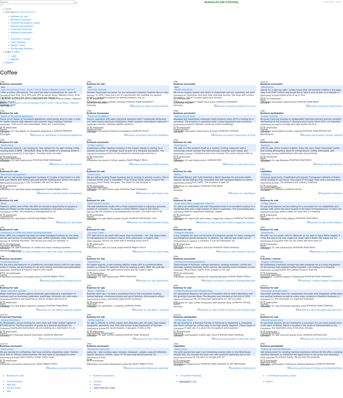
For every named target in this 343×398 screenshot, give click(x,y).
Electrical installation (98, 116)
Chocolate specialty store (274, 290)
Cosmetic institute (97, 89)
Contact (339, 2)
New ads (11, 384)
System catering (269, 116)
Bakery (177, 174)
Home (8, 8)
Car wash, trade (96, 232)
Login (16, 51)
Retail (3, 203)
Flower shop (94, 174)
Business (265, 145)
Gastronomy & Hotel (184, 116)
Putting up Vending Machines (276, 349)
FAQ (9, 391)
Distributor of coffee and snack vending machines (26, 232)
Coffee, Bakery (268, 203)
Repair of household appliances (17, 116)
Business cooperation (21, 32)
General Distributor (10, 320)
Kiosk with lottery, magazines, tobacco (194, 203)
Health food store (183, 89)
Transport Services (183, 232)
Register (15, 59)
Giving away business (22, 48)
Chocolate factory (10, 261)
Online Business (14, 381)
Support (9, 62)
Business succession (21, 19)
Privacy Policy (328, 2)
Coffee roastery (96, 145)
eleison (269, 381)
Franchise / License (20, 38)
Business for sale (19, 16)
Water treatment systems (13, 290)
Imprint (97, 384)
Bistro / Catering (96, 290)
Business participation (22, 26)
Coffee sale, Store (183, 320)
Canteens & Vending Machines (189, 261)
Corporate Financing (21, 29)
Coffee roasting (96, 320)
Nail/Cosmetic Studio (98, 203)
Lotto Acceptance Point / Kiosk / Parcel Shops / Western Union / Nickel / (38, 89)
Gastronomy (267, 87)
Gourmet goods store (272, 320)
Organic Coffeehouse (272, 261)
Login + (9, 51)
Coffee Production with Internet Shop (193, 290)
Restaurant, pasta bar (98, 349)
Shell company (18, 42)
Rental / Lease (18, 45)
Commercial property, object (25, 22)
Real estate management (13, 174)
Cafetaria (266, 174)
